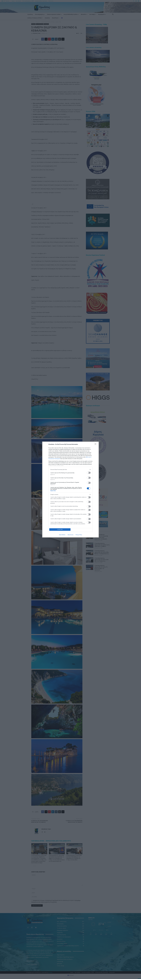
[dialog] (70, 489)
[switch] (89, 473)
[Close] (96, 444)
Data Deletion (62, 534)
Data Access (70, 534)
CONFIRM (60, 529)
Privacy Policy (79, 534)
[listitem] (70, 469)
